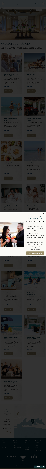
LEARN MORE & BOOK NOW (35, 253)
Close (42, 213)
